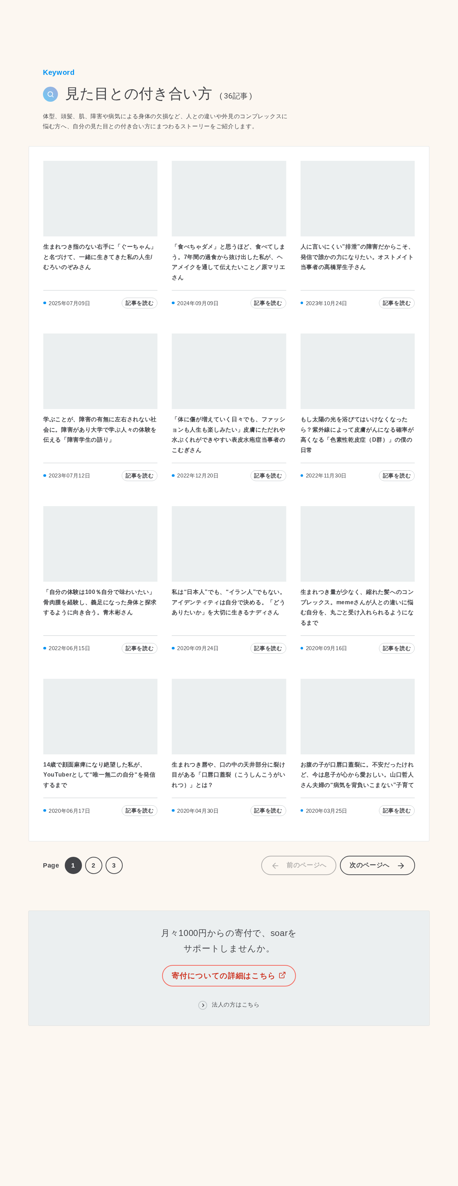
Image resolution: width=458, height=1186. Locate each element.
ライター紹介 (264, 1090)
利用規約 (40, 1162)
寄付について (189, 1105)
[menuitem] (102, 1091)
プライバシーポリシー (95, 1162)
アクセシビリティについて (171, 1162)
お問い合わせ (142, 1105)
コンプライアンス (211, 1090)
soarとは (130, 1090)
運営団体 (165, 1090)
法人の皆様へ (241, 1105)
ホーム (37, 22)
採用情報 (102, 1105)
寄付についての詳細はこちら (225, 975)
